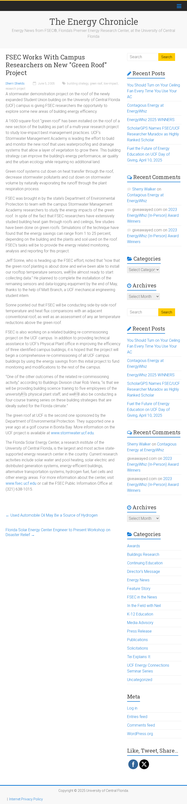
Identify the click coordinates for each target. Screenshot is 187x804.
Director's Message (143, 571)
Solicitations (137, 648)
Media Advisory (140, 622)
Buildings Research (143, 554)
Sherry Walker (144, 189)
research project (15, 88)
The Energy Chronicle (93, 21)
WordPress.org (140, 733)
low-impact (111, 83)
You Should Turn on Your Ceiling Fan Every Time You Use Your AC (153, 91)
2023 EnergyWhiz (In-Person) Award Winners (153, 215)
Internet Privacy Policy (26, 799)
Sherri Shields (15, 83)
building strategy (77, 83)
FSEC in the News (142, 597)
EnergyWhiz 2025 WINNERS (151, 119)
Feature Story (138, 588)
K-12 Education (140, 614)
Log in (132, 708)
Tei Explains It (138, 656)
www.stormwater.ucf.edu (72, 433)
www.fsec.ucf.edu (21, 483)
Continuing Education (145, 563)
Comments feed (141, 725)
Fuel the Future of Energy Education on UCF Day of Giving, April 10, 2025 (148, 154)
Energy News (138, 580)
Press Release (139, 631)
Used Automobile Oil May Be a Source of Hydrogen (52, 515)
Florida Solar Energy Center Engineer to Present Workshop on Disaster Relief (58, 532)
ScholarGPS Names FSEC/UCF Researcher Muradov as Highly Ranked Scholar (153, 134)
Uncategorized (139, 679)
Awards (133, 546)
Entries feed (137, 716)
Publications (137, 639)
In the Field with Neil (144, 605)
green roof (96, 83)
